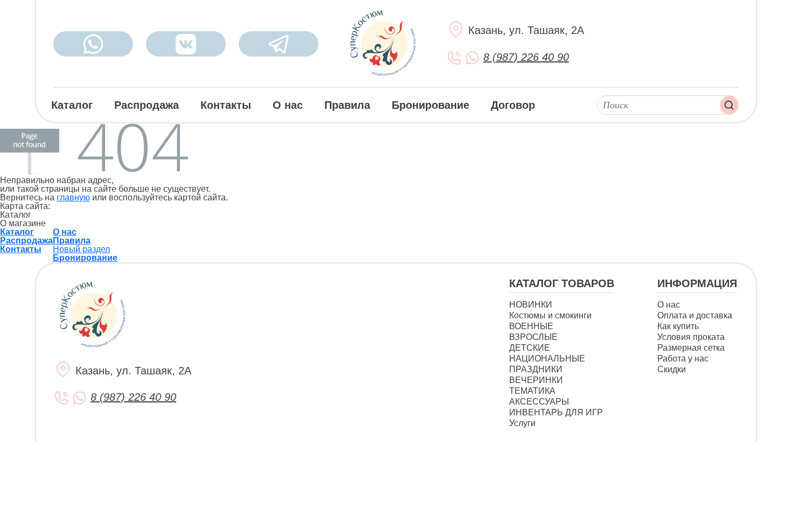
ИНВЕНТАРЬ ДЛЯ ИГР (556, 412)
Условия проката (691, 337)
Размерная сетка (691, 347)
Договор (513, 105)
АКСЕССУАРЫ (539, 401)
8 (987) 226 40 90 (526, 57)
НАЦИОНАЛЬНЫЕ (547, 358)
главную (73, 197)
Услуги (522, 423)
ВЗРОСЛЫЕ (533, 337)
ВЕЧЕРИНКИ (536, 380)
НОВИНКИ (530, 304)
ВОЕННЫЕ (531, 326)
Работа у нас (682, 358)
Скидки (671, 369)
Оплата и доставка (694, 315)
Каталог (72, 105)
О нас (288, 105)
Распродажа (146, 105)
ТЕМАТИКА (532, 390)
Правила (347, 105)
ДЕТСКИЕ (529, 347)
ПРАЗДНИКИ (535, 369)
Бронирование (430, 105)
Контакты (225, 105)
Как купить (678, 326)
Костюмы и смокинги (550, 315)
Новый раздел (81, 249)
